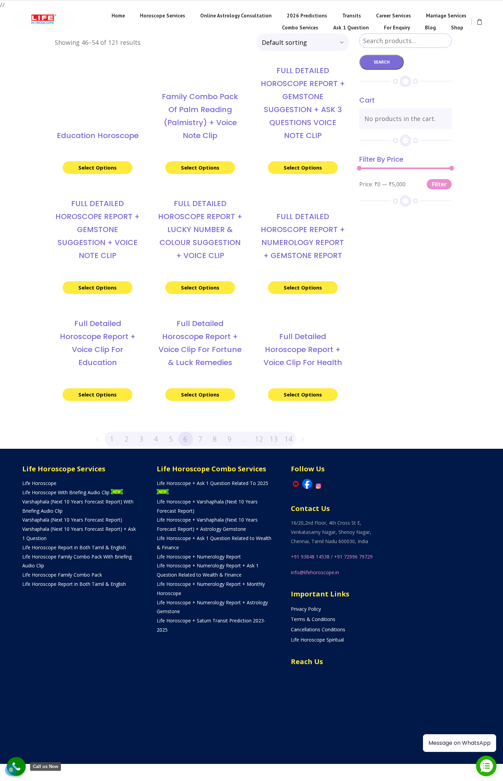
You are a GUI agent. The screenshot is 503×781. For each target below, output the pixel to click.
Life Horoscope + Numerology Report (199, 556)
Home (118, 15)
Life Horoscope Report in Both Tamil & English (74, 547)
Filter (439, 184)
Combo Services (300, 27)
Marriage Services (446, 15)
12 (259, 439)
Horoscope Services (162, 15)
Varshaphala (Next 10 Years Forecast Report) (72, 519)
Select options (97, 167)
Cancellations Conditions (318, 629)
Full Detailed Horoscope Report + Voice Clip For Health (302, 349)
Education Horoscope (98, 135)
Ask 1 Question (351, 27)
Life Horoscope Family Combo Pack (62, 574)
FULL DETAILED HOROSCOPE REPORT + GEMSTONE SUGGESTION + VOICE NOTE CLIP (97, 229)
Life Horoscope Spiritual (317, 639)
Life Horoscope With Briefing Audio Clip (66, 492)
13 (274, 439)
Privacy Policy (306, 609)
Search (382, 62)
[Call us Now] (16, 766)
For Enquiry (397, 27)
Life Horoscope (39, 483)
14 (288, 439)
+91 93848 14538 (310, 556)
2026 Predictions (307, 15)
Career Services (393, 15)
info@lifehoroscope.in (315, 572)
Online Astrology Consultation (236, 15)
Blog (430, 27)
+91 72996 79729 (353, 556)
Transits (351, 15)
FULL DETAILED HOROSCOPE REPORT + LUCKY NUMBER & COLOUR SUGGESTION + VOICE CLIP (200, 229)
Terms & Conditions (313, 619)
